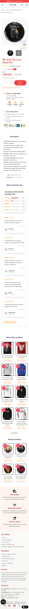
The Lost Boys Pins (6, 12)
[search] (22, 5)
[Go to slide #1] (10, 53)
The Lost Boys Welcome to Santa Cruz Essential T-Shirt (21, 423)
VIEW (7, 352)
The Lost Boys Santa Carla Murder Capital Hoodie (7, 423)
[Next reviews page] (25, 326)
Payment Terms (6, 556)
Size (4, 72)
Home (3, 10)
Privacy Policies (6, 542)
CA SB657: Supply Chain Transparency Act (13, 546)
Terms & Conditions (7, 540)
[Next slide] (25, 32)
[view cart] (27, 5)
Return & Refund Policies (8, 558)
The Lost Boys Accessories (14, 10)
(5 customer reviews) (15, 66)
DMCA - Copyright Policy (8, 544)
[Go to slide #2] (19, 53)
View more (14, 433)
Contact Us (4, 561)
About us (4, 537)
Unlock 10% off (3, 602)
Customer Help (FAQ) (7, 563)
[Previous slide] (3, 32)
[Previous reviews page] (17, 326)
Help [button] (26, 607)
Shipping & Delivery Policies (9, 554)
